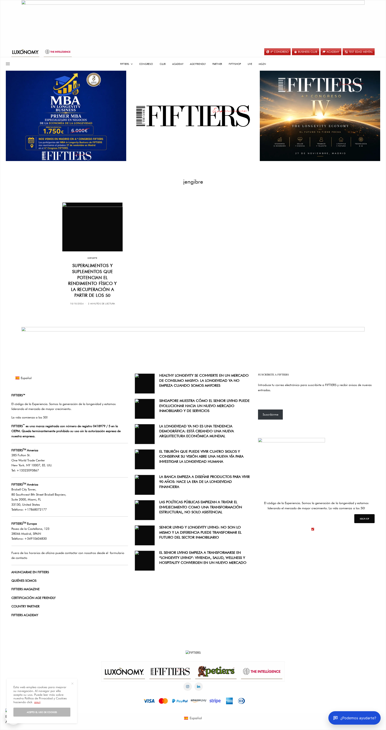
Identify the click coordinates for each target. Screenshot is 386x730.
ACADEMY (333, 51)
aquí (37, 702)
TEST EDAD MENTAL (361, 51)
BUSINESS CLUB (307, 51)
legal (318, 529)
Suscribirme (270, 414)
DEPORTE (92, 258)
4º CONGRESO (279, 51)
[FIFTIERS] (193, 116)
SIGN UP (364, 518)
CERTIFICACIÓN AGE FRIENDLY (33, 598)
